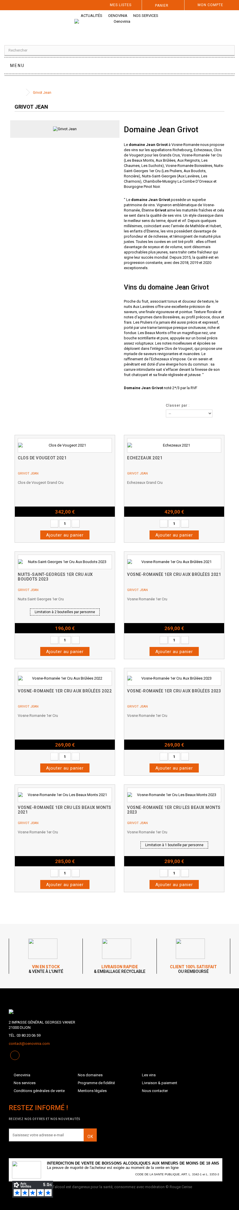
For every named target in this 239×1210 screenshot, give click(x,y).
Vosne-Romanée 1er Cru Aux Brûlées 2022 (65, 691)
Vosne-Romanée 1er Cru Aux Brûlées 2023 (174, 691)
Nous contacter (155, 1091)
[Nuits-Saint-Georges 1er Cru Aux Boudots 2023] (65, 562)
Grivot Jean (28, 473)
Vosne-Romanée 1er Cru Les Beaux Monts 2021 (64, 809)
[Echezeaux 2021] (174, 445)
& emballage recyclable (119, 969)
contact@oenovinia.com (29, 1043)
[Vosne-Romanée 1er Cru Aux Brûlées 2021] (174, 562)
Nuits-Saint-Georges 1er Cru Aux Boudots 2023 (55, 576)
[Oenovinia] (119, 27)
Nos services (145, 15)
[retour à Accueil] (20, 92)
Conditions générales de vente (39, 1091)
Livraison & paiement (159, 1083)
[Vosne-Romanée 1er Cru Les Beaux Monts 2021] (65, 795)
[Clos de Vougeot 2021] (65, 445)
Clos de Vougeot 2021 (42, 458)
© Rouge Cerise (179, 1187)
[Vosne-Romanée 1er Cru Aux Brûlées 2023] (174, 678)
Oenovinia (117, 15)
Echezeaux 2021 (144, 458)
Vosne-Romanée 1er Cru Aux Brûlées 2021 (174, 574)
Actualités (91, 15)
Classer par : (178, 405)
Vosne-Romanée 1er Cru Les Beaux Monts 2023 (174, 809)
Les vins (149, 1075)
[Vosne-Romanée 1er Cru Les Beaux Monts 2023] (174, 795)
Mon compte (210, 5)
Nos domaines (90, 1075)
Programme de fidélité (96, 1083)
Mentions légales (92, 1091)
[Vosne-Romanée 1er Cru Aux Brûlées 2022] (65, 678)
